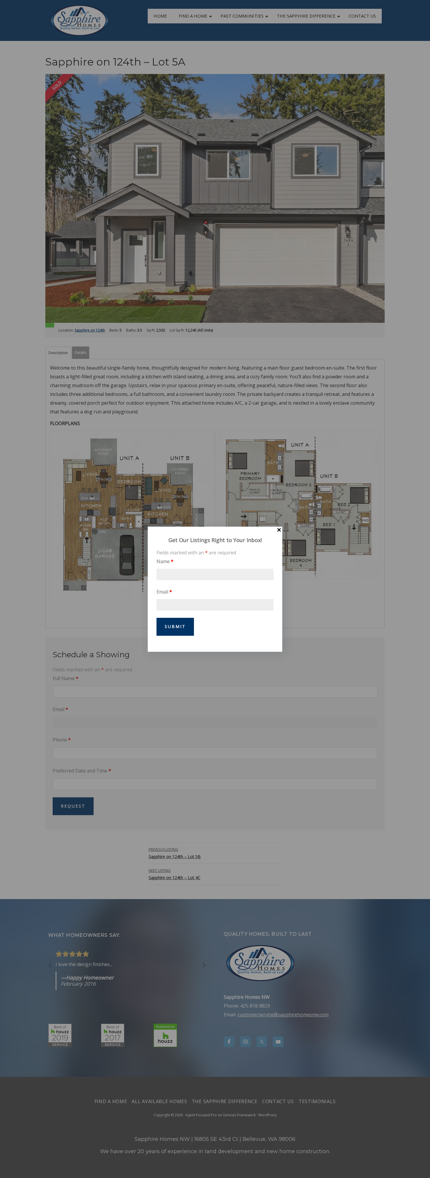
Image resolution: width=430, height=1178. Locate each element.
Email (164, 591)
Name (164, 561)
